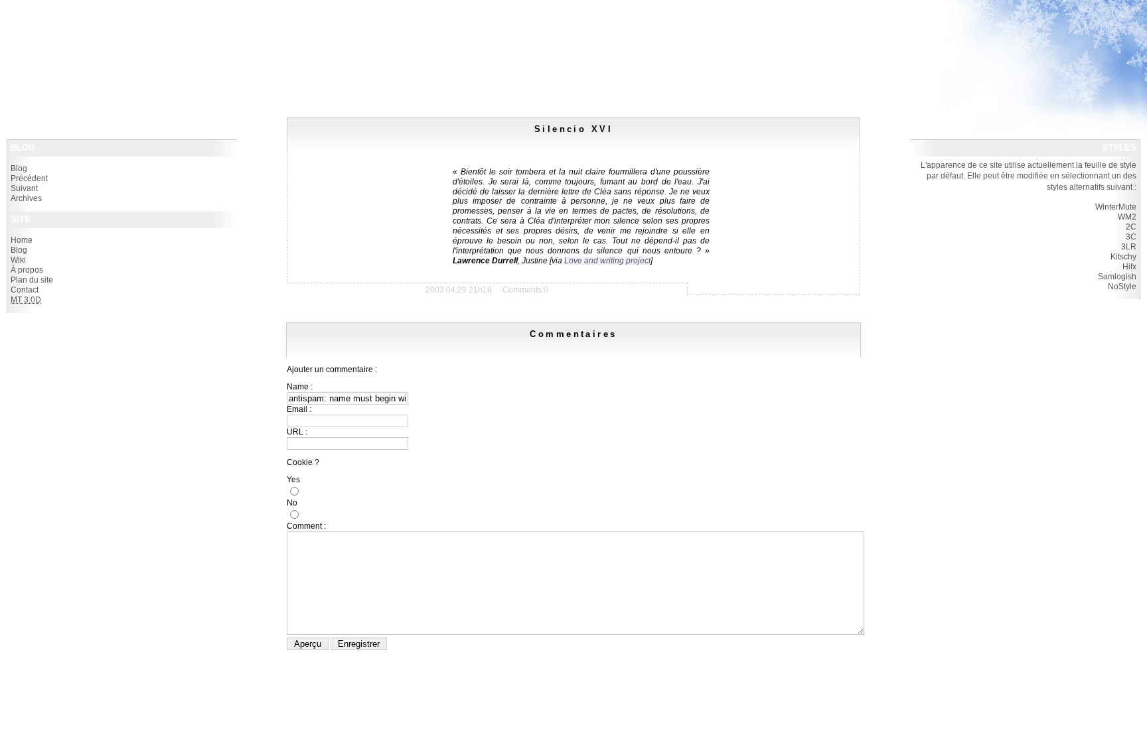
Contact (24, 290)
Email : (299, 409)
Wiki (18, 260)
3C (1131, 237)
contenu (110, 32)
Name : (300, 387)
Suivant (24, 188)
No (292, 503)
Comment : (306, 526)
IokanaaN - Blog (50, 13)
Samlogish (1117, 277)
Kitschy (1123, 257)
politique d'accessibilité (61, 32)
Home (22, 240)
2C (1131, 227)
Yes (293, 480)
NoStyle (1122, 287)
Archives (26, 198)
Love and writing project (607, 261)
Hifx (1129, 267)
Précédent (29, 178)
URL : (297, 432)
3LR (1128, 247)
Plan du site (32, 280)
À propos (27, 270)
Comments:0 (525, 290)
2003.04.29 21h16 (458, 290)
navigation (141, 32)
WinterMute (1115, 207)
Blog (19, 168)
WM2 (1127, 217)
